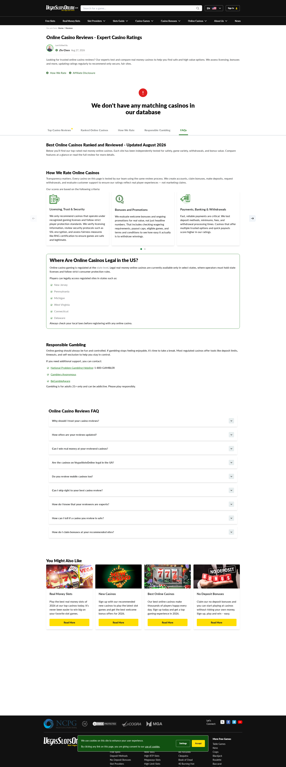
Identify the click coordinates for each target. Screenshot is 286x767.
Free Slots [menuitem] (50, 21)
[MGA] (154, 723)
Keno (215, 747)
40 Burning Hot (186, 763)
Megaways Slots (152, 759)
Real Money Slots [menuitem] (71, 21)
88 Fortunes (184, 751)
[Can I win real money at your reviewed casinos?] (231, 448)
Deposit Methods (119, 755)
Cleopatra (183, 755)
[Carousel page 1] (141, 249)
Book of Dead (185, 759)
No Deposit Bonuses (120, 759)
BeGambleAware (60, 381)
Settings (183, 743)
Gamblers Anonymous (63, 374)
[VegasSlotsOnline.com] (62, 8)
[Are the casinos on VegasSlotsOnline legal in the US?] (231, 462)
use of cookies (152, 746)
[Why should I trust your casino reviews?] (231, 420)
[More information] (47, 73)
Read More (69, 622)
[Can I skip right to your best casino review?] (231, 490)
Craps (215, 751)
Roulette (217, 759)
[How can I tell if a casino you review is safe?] (231, 518)
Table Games (219, 743)
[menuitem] (96, 21)
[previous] (33, 218)
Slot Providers (117, 763)
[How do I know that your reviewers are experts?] (231, 504)
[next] (252, 218)
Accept (198, 743)
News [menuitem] (238, 21)
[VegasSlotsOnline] (68, 741)
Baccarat (217, 763)
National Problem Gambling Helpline (72, 368)
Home (60, 28)
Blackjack (217, 755)
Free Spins (115, 751)
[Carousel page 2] (145, 249)
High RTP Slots (151, 755)
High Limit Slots (152, 763)
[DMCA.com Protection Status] (105, 724)
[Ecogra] (131, 724)
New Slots (149, 751)
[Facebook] (228, 722)
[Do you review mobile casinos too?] (231, 476)
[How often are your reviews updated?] (231, 434)
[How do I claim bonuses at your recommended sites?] (231, 532)
